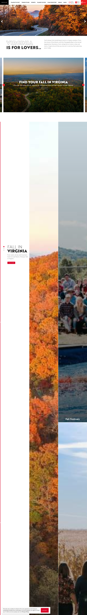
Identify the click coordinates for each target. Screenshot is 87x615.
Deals (60, 2)
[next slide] (83, 85)
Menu (84, 2)
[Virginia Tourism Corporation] (4, 2)
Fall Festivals (73, 419)
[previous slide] (4, 85)
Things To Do (25, 2)
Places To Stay (41, 2)
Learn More (43, 88)
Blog (65, 2)
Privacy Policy (25, 612)
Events (33, 2)
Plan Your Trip (52, 2)
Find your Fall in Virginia (43, 83)
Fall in (17, 248)
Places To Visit (15, 2)
